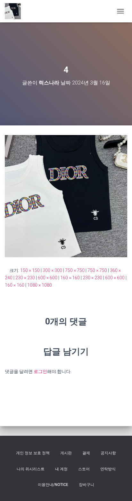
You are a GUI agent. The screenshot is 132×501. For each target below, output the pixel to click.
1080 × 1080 (39, 285)
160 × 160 (70, 277)
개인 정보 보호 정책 (33, 453)
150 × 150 (30, 270)
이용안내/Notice (53, 484)
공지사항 (108, 453)
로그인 (40, 371)
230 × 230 (25, 277)
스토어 (84, 469)
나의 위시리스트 (31, 469)
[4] (66, 195)
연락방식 (108, 469)
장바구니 (86, 484)
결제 (86, 453)
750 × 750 (75, 270)
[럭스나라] (15, 11)
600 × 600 (47, 277)
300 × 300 (52, 270)
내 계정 (61, 469)
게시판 (66, 453)
